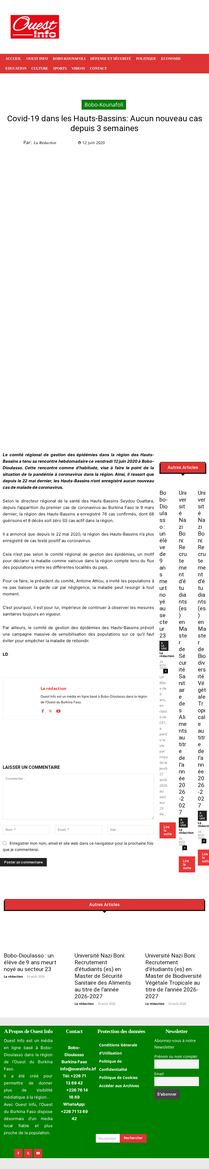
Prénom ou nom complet (175, 1056)
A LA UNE (164, 645)
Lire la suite (168, 830)
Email (159, 1074)
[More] (107, 738)
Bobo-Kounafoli (103, 104)
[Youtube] (58, 710)
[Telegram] (82, 738)
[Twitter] (180, 143)
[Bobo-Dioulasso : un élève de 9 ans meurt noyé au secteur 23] (163, 484)
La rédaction (45, 143)
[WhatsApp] (193, 143)
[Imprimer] (95, 738)
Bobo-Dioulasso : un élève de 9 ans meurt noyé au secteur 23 (163, 564)
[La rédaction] (22, 699)
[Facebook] (167, 143)
